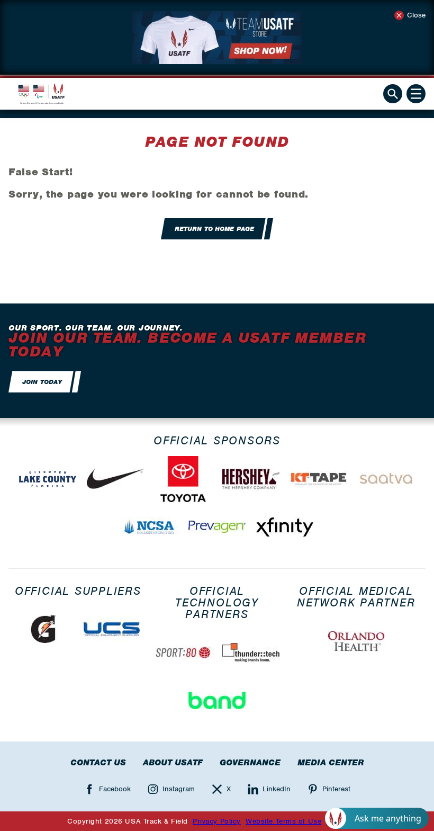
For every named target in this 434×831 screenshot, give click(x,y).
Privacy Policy (217, 821)
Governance (250, 762)
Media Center (330, 762)
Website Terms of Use (283, 821)
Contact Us (98, 762)
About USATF (173, 762)
